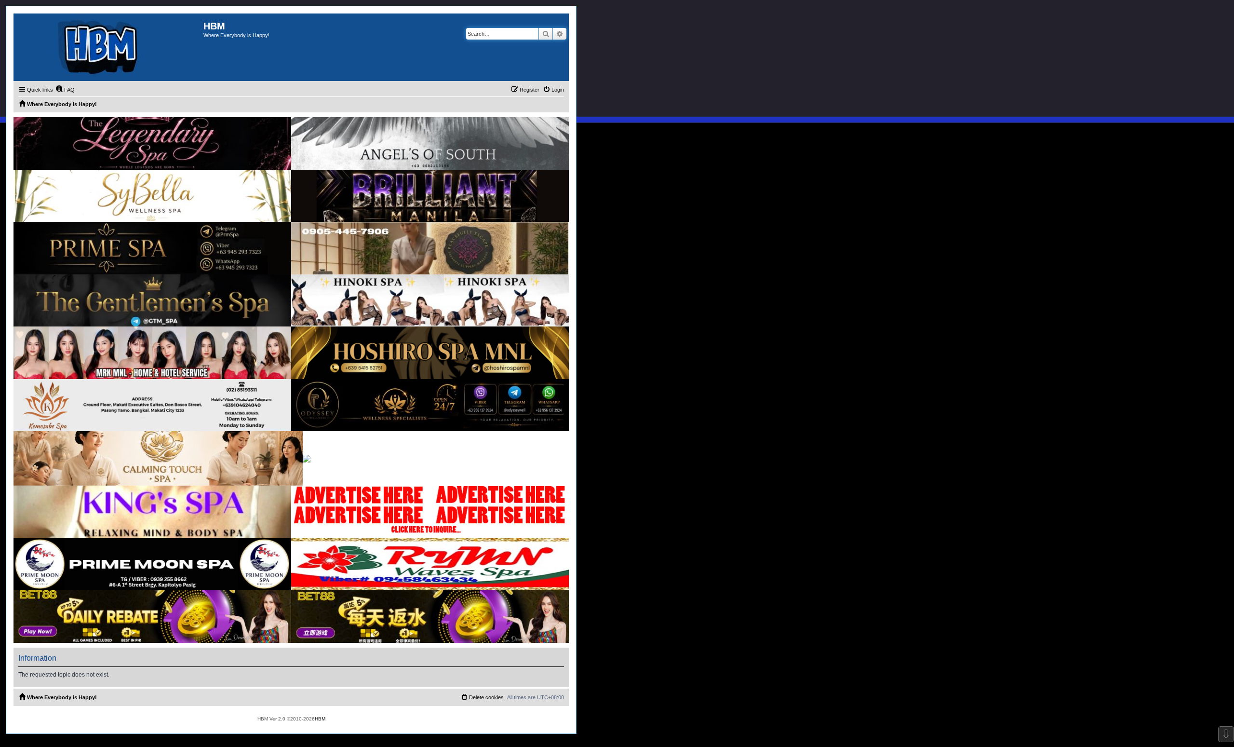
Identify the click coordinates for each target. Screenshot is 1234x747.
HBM (320, 718)
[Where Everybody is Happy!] (108, 47)
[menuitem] (65, 89)
